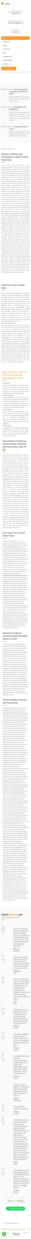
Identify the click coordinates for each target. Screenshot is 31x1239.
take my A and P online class (21, 315)
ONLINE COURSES (7, 60)
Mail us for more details (15, 21)
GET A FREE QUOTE (8, 68)
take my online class (24, 268)
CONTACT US (6, 64)
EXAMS (5, 45)
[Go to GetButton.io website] (4, 1237)
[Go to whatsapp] (4, 1234)
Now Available (15, 30)
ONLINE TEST (6, 42)
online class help (6, 329)
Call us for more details (15, 11)
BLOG (4, 53)
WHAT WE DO (6, 49)
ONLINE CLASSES (7, 56)
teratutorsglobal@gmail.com (11, 1223)
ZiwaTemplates (26, 1233)
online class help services (10, 489)
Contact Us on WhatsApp (16, 1208)
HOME (4, 38)
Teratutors (25, 869)
